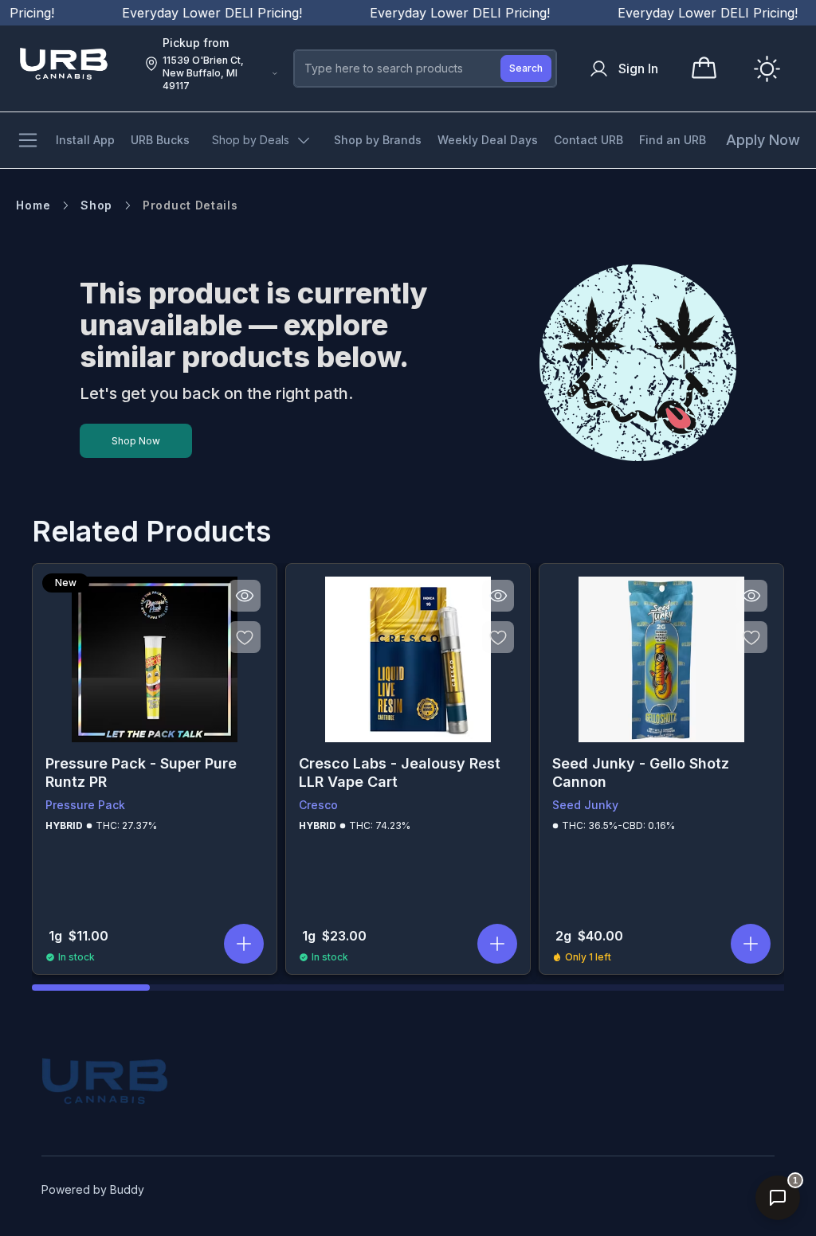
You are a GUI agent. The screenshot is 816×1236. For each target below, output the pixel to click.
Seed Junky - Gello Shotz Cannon (640, 772)
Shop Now (136, 441)
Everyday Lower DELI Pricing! (195, 13)
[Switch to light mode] (767, 69)
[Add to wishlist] (245, 637)
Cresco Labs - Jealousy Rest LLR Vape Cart (399, 772)
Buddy (127, 1189)
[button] (244, 944)
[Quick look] (245, 596)
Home (33, 205)
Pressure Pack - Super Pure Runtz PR (141, 772)
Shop (96, 205)
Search (526, 68)
